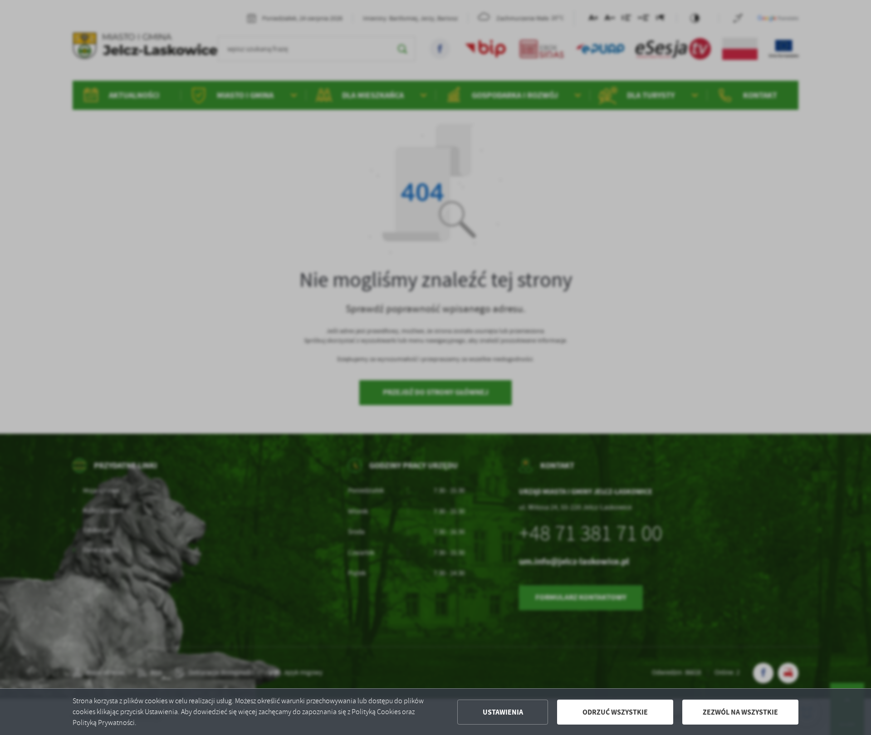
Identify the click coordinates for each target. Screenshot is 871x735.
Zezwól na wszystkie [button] (740, 712)
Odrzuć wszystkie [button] (615, 712)
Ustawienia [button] (503, 712)
